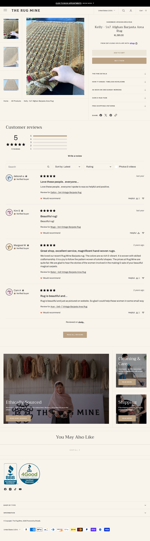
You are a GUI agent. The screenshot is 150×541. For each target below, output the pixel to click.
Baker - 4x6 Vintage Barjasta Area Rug (68, 272)
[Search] (123, 10)
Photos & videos (127, 166)
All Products (16, 101)
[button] (5, 10)
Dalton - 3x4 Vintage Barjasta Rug (66, 192)
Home (6, 101)
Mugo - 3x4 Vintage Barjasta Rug (66, 227)
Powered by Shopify (33, 521)
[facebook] (100, 116)
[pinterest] (110, 116)
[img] (26, 176)
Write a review (75, 156)
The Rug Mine (17, 521)
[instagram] (10, 489)
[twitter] (105, 116)
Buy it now (119, 60)
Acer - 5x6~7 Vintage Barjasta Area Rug (69, 306)
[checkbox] (129, 166)
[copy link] (115, 116)
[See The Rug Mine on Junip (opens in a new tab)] (81, 322)
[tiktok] (15, 489)
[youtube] (20, 489)
